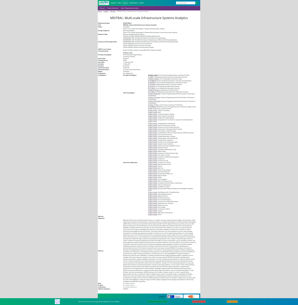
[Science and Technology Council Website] (175, 296)
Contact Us (162, 296)
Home (100, 11)
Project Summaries (112, 8)
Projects (125, 3)
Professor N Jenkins (154, 90)
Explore (113, 3)
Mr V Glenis (151, 88)
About (141, 3)
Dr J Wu (150, 108)
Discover (102, 8)
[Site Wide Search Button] (197, 2)
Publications (133, 3)
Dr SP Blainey (152, 81)
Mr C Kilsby (151, 92)
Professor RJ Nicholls (154, 94)
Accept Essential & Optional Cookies (157, 301)
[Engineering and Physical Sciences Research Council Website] (191, 296)
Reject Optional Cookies (199, 301)
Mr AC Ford (151, 86)
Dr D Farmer (151, 84)
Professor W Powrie (154, 97)
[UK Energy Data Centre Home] (104, 3)
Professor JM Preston (154, 101)
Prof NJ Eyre (151, 82)
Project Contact (152, 110)
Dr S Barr (151, 77)
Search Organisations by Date (129, 8)
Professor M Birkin (153, 79)
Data (119, 3)
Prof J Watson (152, 107)
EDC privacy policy (232, 301)
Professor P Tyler (153, 105)
